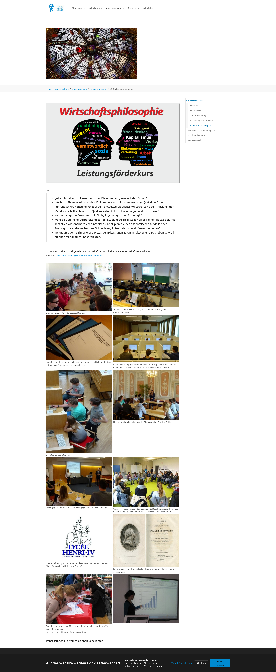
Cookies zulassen (220, 663)
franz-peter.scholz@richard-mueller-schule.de (79, 255)
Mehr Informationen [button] (181, 663)
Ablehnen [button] (201, 663)
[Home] (56, 8)
